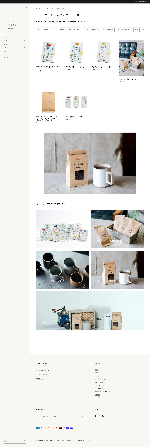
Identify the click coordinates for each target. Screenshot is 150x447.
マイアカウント (99, 385)
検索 (96, 369)
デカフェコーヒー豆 (124, 29)
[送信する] (25, 441)
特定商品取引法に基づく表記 (103, 391)
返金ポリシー (99, 398)
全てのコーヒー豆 (43, 29)
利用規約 (97, 394)
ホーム (38, 8)
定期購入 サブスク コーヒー (102, 379)
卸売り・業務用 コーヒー (102, 382)
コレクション (45, 8)
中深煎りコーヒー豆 (90, 29)
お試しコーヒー (59, 29)
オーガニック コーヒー (101, 376)
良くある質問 (99, 388)
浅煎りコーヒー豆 (74, 29)
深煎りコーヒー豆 (107, 29)
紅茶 (136, 29)
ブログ (97, 373)
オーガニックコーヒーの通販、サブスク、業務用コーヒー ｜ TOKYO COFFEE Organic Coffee (67, 440)
